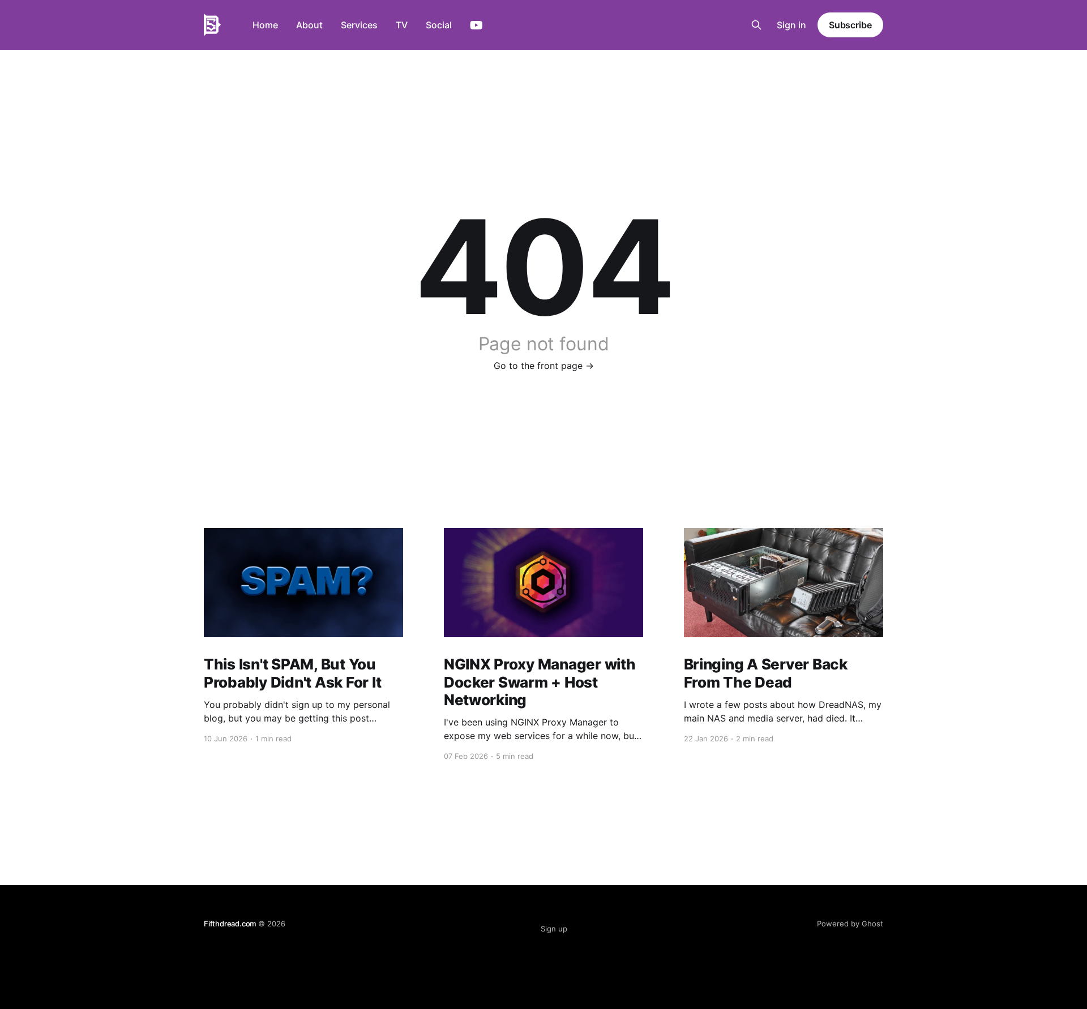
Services (359, 25)
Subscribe (850, 25)
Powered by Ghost (850, 923)
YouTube (476, 25)
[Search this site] (756, 25)
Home (265, 25)
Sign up (554, 928)
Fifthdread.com (230, 923)
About (309, 25)
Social (439, 25)
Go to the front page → (544, 365)
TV (402, 25)
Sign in (791, 25)
